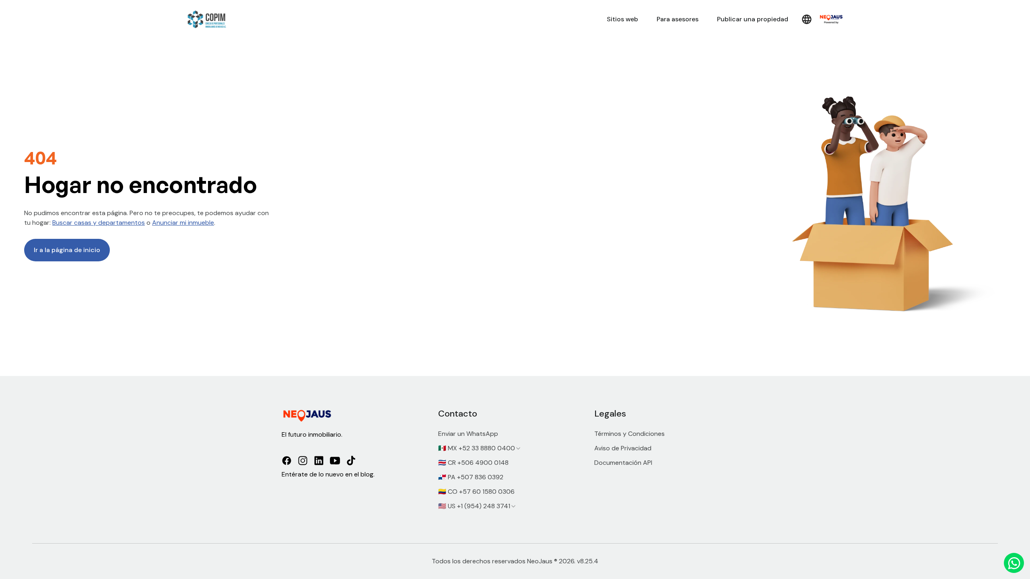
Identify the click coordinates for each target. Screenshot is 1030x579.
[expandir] (518, 448)
